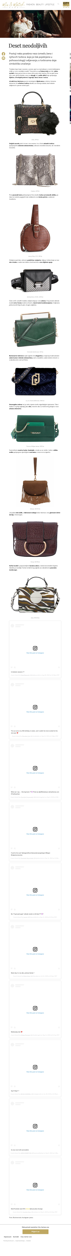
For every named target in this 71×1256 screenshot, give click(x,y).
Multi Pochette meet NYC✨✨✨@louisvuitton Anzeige (27, 1209)
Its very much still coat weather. (20, 1150)
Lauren (25, 917)
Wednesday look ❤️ (16, 1032)
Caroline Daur (27, 1212)
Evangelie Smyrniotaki (27, 858)
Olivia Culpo (26, 976)
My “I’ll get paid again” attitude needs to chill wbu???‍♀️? (27, 914)
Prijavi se (35, 1232)
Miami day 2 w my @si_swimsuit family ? (22, 973)
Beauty (40, 4)
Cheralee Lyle (26, 736)
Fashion (30, 4)
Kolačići (28, 1241)
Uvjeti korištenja (20, 1241)
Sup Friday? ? (15, 1091)
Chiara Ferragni (25, 1035)
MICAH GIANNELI (26, 1094)
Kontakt (16, 1237)
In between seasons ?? (17, 672)
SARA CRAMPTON (26, 1153)
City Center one (26, 1237)
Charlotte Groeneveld (27, 797)
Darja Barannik (25, 675)
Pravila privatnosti (8, 1241)
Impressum (7, 1237)
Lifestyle (49, 4)
